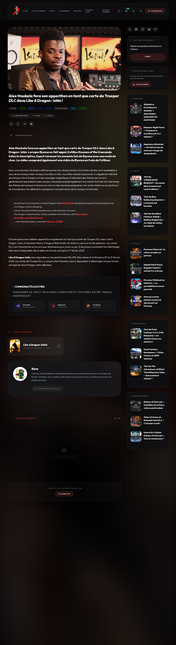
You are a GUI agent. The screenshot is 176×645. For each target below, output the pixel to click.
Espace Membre (106, 11)
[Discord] (136, 29)
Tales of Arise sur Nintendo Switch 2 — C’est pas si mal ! (154, 420)
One (23, 108)
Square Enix (139, 323)
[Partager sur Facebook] (11, 123)
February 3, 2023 (54, 221)
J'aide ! (148, 56)
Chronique (64, 11)
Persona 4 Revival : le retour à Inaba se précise (154, 252)
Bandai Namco (140, 396)
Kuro (37, 116)
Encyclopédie (38, 11)
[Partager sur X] (17, 123)
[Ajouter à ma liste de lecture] (11, 135)
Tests (52, 11)
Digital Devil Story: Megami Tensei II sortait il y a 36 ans (153, 267)
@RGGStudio (67, 203)
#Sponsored (81, 214)
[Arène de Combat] (141, 11)
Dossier (77, 11)
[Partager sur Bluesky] (31, 123)
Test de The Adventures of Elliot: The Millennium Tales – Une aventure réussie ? (154, 372)
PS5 (49, 108)
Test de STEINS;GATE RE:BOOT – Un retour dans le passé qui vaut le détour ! (154, 182)
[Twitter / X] (129, 29)
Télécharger (142, 84)
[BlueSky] (149, 29)
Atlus (136, 243)
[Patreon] (155, 29)
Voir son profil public (48, 388)
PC (32, 108)
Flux (25, 11)
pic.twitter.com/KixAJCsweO (28, 217)
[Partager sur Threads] (24, 123)
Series (84, 108)
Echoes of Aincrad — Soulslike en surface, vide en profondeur (154, 405)
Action (13, 108)
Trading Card (89, 11)
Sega (73, 108)
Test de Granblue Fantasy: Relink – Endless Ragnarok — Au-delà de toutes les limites (154, 219)
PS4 (41, 108)
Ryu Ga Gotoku (61, 108)
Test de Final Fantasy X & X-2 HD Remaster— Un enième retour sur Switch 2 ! (153, 335)
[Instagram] (142, 29)
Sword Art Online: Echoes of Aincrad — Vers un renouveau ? (154, 435)
